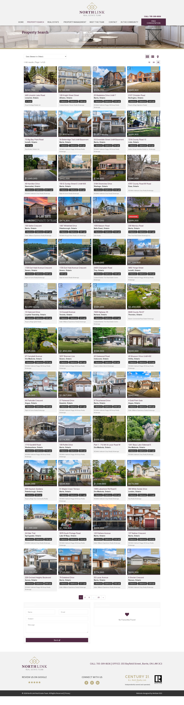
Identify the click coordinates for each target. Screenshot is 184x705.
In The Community (129, 22)
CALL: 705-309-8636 (152, 16)
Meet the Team (97, 22)
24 (154, 62)
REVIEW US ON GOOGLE (34, 677)
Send (56, 640)
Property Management (75, 22)
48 (158, 62)
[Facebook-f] (86, 683)
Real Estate (53, 22)
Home (21, 22)
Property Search (35, 22)
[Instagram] (92, 683)
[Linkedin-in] (98, 683)
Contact (113, 22)
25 (99, 597)
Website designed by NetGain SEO (149, 693)
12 (149, 62)
